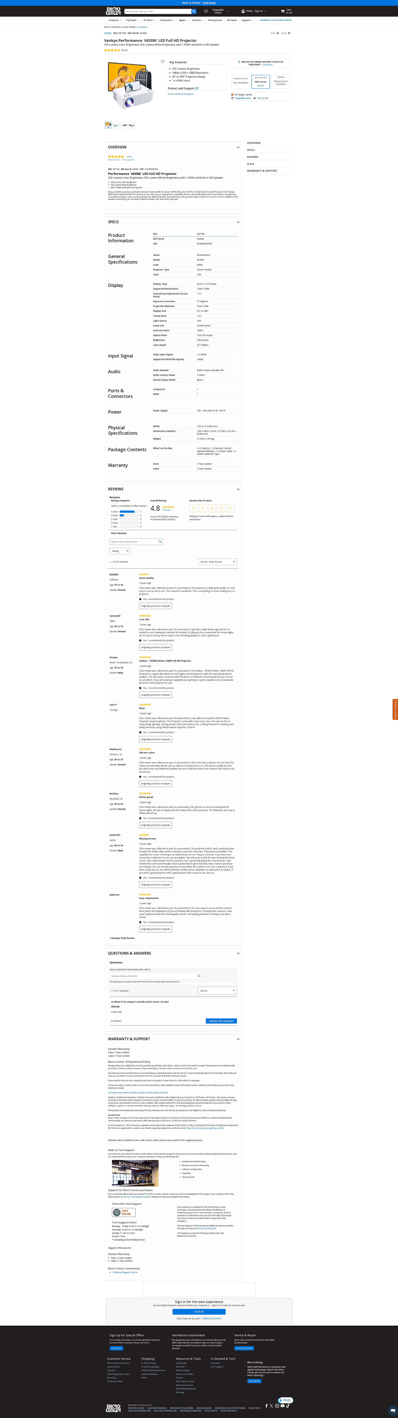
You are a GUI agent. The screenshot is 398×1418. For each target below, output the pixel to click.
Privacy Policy (254, 1407)
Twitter (272, 1405)
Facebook (266, 1405)
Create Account (211, 1318)
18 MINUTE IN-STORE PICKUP (275, 20)
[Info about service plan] (197, 88)
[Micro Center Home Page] (113, 10)
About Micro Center (136, 1407)
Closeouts (215, 1363)
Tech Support (217, 1366)
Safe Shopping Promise (118, 1374)
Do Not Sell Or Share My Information (230, 1407)
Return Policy (113, 1366)
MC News (232, 20)
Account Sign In (211, 1410)
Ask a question (129, 160)
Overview (117, 147)
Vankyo (108, 33)
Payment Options (149, 1374)
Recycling (111, 1377)
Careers (179, 1377)
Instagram (277, 1405)
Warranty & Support (129, 1038)
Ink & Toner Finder (184, 1374)
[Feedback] (395, 709)
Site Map (180, 1392)
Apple (182, 20)
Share (284, 33)
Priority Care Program (206, 1228)
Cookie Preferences (229, 1410)
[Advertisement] (199, 1290)
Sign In (199, 1311)
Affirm (144, 1377)
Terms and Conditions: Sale (165, 1410)
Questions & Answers (129, 953)
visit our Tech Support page (135, 1196)
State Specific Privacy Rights (181, 1407)
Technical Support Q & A (124, 1272)
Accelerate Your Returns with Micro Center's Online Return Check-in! (138, 1092)
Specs (113, 221)
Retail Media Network (186, 1388)
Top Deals (131, 20)
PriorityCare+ (215, 20)
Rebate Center (183, 1370)
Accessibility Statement (157, 1407)
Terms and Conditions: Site (139, 1410)
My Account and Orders (118, 1363)
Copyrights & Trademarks (190, 1410)
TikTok (287, 1405)
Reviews (115, 488)
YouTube (282, 1405)
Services (196, 20)
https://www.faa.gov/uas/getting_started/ (205, 1128)
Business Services (184, 1385)
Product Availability (150, 1366)
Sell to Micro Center (185, 1381)
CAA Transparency (204, 1407)
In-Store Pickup (148, 1363)
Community (181, 1363)
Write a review (114, 160)
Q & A (250, 164)
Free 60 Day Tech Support (181, 94)
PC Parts (148, 20)
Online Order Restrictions (153, 1370)
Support (246, 20)
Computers (166, 20)
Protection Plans (115, 1381)
